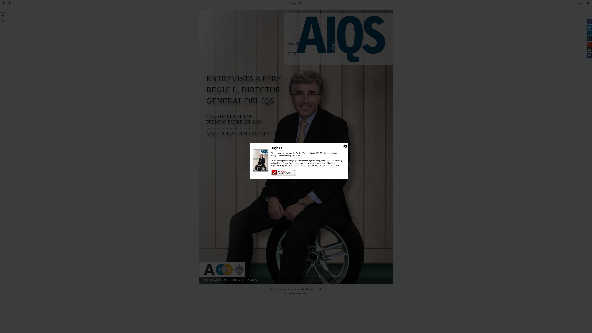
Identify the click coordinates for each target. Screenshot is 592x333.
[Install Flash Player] (306, 172)
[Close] (345, 146)
